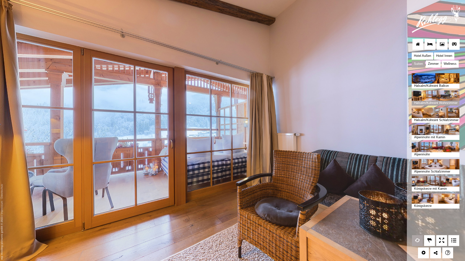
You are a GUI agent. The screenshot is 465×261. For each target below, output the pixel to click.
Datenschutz (1, 191)
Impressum (1, 207)
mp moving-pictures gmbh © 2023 (1, 238)
